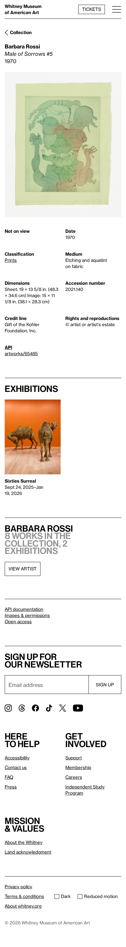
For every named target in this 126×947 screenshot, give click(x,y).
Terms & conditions (24, 896)
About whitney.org (23, 906)
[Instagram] (8, 708)
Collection (21, 32)
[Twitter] (62, 708)
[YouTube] (77, 708)
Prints (11, 260)
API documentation (24, 609)
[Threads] (21, 708)
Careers (73, 777)
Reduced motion (101, 896)
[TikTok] (49, 708)
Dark (66, 896)
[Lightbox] (63, 145)
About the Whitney (23, 842)
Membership (78, 767)
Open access (18, 621)
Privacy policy (18, 886)
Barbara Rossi (22, 46)
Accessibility (17, 757)
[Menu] (116, 9)
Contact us (16, 767)
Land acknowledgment (28, 852)
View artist (22, 568)
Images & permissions (27, 615)
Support (73, 757)
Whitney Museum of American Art (23, 9)
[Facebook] (35, 708)
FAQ (9, 777)
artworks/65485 (21, 353)
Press (11, 786)
